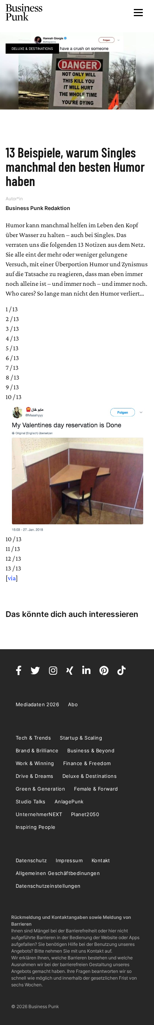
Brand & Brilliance (37, 750)
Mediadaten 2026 (37, 704)
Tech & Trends (33, 738)
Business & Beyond (90, 750)
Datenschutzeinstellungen (48, 886)
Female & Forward (96, 789)
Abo (73, 704)
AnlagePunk (69, 801)
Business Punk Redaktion (38, 208)
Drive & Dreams (34, 776)
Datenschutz (31, 860)
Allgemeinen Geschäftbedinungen (58, 873)
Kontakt (101, 860)
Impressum (69, 860)
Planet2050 (85, 814)
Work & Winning (35, 763)
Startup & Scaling (81, 738)
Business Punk (24, 12)
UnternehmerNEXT (39, 814)
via (12, 578)
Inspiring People (35, 827)
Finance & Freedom (87, 763)
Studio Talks (31, 801)
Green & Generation (40, 789)
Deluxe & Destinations (32, 49)
